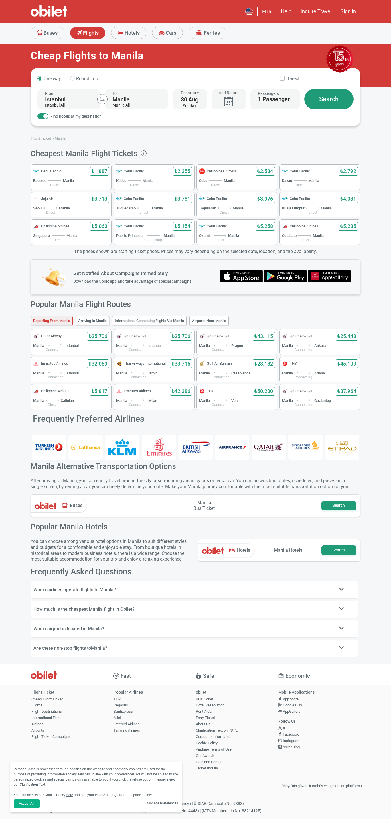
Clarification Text (32, 785)
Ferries (211, 33)
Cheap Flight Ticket (47, 699)
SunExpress (123, 711)
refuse (137, 779)
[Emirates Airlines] (159, 447)
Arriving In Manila (92, 321)
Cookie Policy (207, 743)
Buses (50, 33)
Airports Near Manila (209, 321)
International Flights (47, 718)
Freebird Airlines (127, 724)
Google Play (292, 705)
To (114, 93)
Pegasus (121, 705)
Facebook (290, 734)
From (49, 93)
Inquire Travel (316, 11)
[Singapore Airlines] (305, 447)
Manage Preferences (162, 803)
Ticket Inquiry (207, 768)
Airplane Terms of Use (214, 749)
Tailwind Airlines (127, 730)
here (69, 795)
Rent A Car (204, 711)
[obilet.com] (63, 16)
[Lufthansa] (85, 447)
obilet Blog (291, 747)
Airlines (37, 724)
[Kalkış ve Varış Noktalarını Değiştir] (102, 99)
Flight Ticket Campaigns (51, 736)
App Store (290, 699)
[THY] (49, 447)
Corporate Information (213, 736)
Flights (90, 33)
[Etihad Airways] (342, 447)
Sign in (348, 11)
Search (329, 99)
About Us (203, 724)
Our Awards (205, 755)
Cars (170, 33)
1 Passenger (274, 99)
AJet (117, 718)
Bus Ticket (204, 699)
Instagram (290, 741)
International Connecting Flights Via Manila (149, 321)
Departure (190, 93)
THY (117, 699)
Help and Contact (210, 762)
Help (286, 11)
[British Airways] (195, 447)
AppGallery (291, 711)
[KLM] (122, 447)
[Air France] (232, 447)
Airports (37, 730)
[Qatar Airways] (269, 447)
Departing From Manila (51, 321)
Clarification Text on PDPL (217, 730)
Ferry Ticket (205, 718)
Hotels (131, 33)
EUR (267, 12)
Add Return (229, 93)
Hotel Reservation (210, 705)
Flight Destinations (46, 711)
